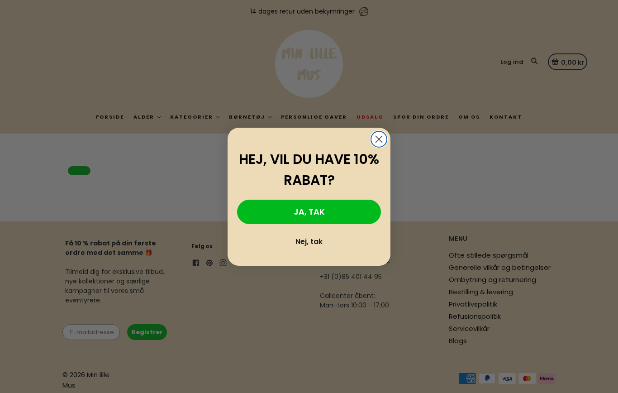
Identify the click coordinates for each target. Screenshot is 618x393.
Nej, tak (309, 241)
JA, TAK (309, 211)
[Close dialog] (379, 139)
